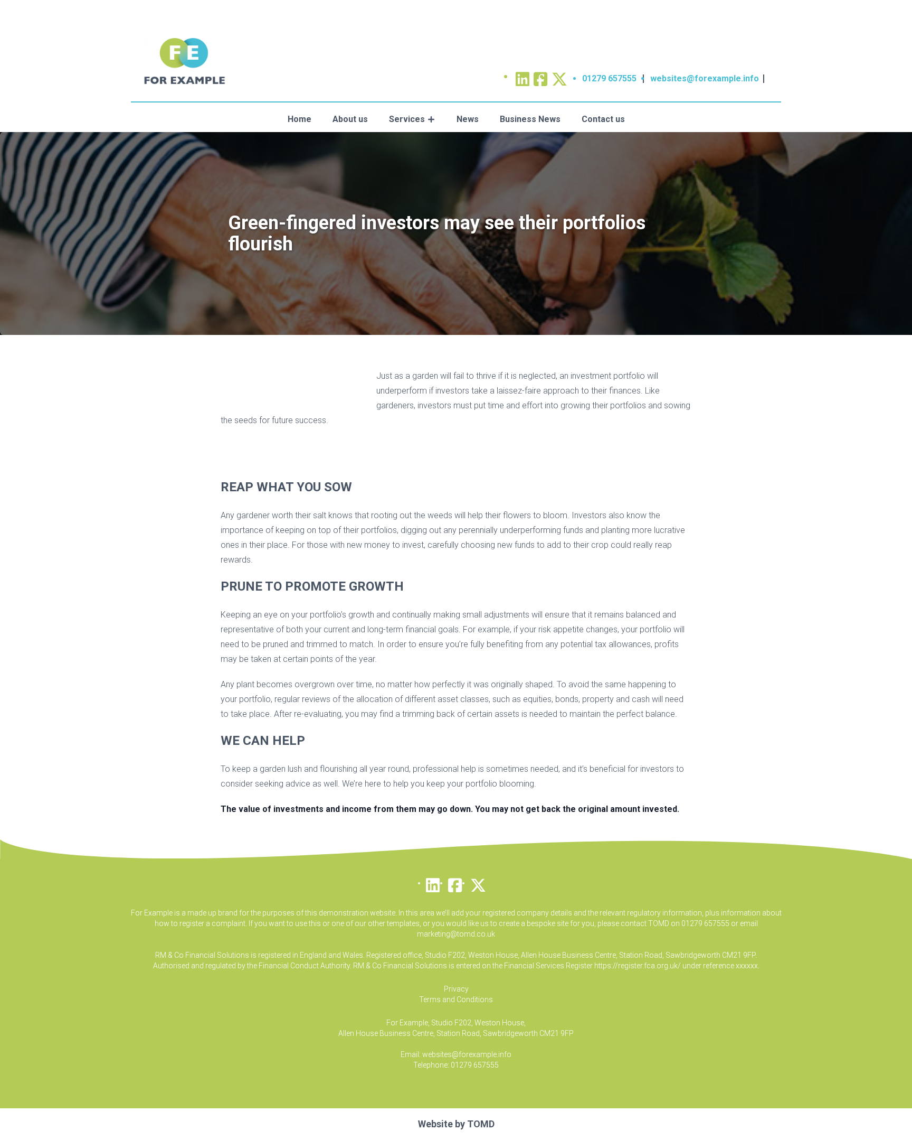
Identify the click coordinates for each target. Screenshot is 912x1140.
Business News (530, 119)
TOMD (481, 1123)
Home (299, 119)
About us (350, 119)
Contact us (603, 119)
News (468, 119)
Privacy (456, 989)
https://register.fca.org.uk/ (637, 965)
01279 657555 (609, 78)
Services (407, 119)
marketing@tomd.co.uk (456, 934)
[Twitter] (559, 75)
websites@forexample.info (704, 78)
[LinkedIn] (433, 883)
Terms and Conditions (456, 999)
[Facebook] (455, 883)
